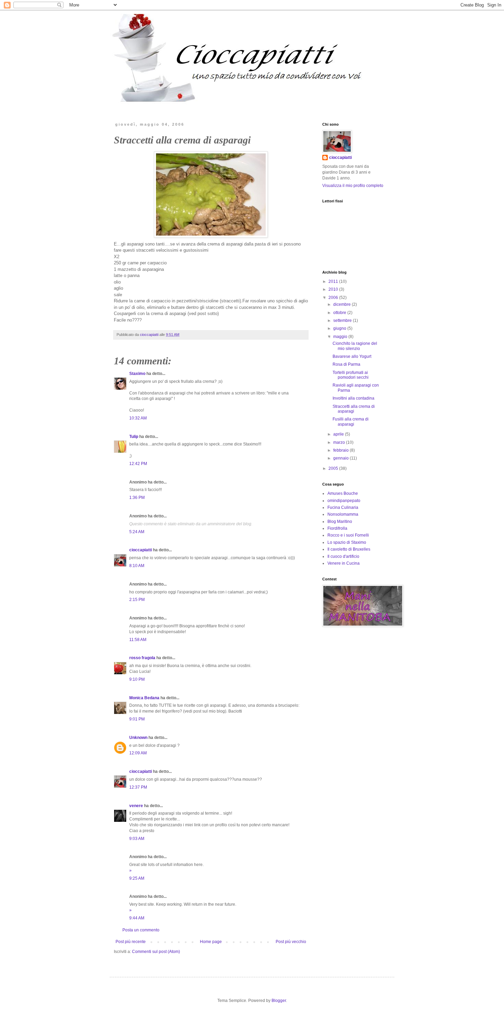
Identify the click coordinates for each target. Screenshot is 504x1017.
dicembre (342, 304)
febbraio (341, 450)
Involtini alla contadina (353, 398)
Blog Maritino (339, 521)
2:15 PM (137, 599)
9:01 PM (137, 719)
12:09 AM (138, 753)
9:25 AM (136, 878)
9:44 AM (136, 918)
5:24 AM (136, 531)
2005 (333, 468)
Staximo (137, 373)
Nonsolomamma (342, 514)
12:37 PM (138, 787)
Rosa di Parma (346, 364)
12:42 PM (138, 463)
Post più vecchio (291, 941)
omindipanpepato (343, 500)
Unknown (138, 737)
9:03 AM (136, 838)
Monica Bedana (144, 697)
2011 (333, 281)
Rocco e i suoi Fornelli (348, 535)
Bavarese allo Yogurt (352, 356)
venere (136, 805)
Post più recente (131, 941)
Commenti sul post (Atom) (156, 951)
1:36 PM (137, 497)
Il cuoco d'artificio (343, 556)
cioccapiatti (140, 550)
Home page (211, 941)
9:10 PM (137, 679)
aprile (339, 434)
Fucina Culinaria (342, 507)
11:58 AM (137, 639)
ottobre (340, 312)
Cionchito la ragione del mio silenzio (355, 346)
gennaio (341, 458)
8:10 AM (136, 565)
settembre (343, 320)
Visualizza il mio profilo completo (352, 185)
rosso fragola (142, 657)
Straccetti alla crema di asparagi (354, 409)
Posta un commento (140, 930)
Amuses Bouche (342, 493)
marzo (339, 442)
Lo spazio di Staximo (346, 542)
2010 (333, 289)
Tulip (133, 436)
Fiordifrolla (337, 528)
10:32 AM (138, 418)
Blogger (279, 1000)
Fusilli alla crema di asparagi (351, 421)
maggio (340, 336)
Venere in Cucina (343, 563)
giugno (340, 328)
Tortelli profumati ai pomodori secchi (351, 375)
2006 (333, 297)
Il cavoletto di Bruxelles (348, 549)
